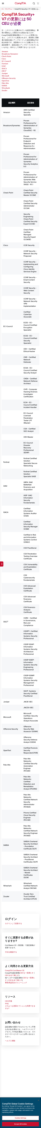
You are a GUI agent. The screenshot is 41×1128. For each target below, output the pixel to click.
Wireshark (6, 88)
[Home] (20, 3)
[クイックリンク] (1, 564)
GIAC (4, 66)
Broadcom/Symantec (10, 54)
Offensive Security (9, 78)
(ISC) (4, 71)
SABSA (4, 86)
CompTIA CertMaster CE (14, 970)
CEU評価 (8, 1001)
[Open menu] (3, 3)
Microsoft (5, 76)
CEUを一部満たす (27, 973)
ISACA (4, 69)
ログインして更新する (13, 923)
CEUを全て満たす (12, 975)
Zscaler (4, 90)
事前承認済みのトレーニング (16, 983)
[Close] (38, 1100)
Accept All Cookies (20, 1124)
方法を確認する (11, 952)
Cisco (4, 59)
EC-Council (6, 61)
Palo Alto (5, 83)
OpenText (5, 81)
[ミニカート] (38, 3)
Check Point (6, 56)
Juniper (5, 73)
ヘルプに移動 (10, 1041)
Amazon (5, 51)
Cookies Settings (20, 1118)
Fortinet (5, 64)
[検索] (34, 3)
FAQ (7, 1004)
